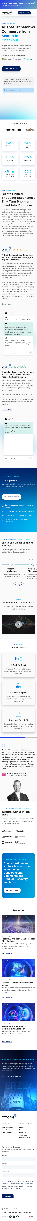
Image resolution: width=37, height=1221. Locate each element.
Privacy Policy (6, 1212)
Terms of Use (27, 1212)
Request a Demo (25, 1137)
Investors (22, 1132)
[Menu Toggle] (33, 13)
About (21, 1127)
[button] (27, 560)
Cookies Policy (17, 1212)
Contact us (23, 1135)
